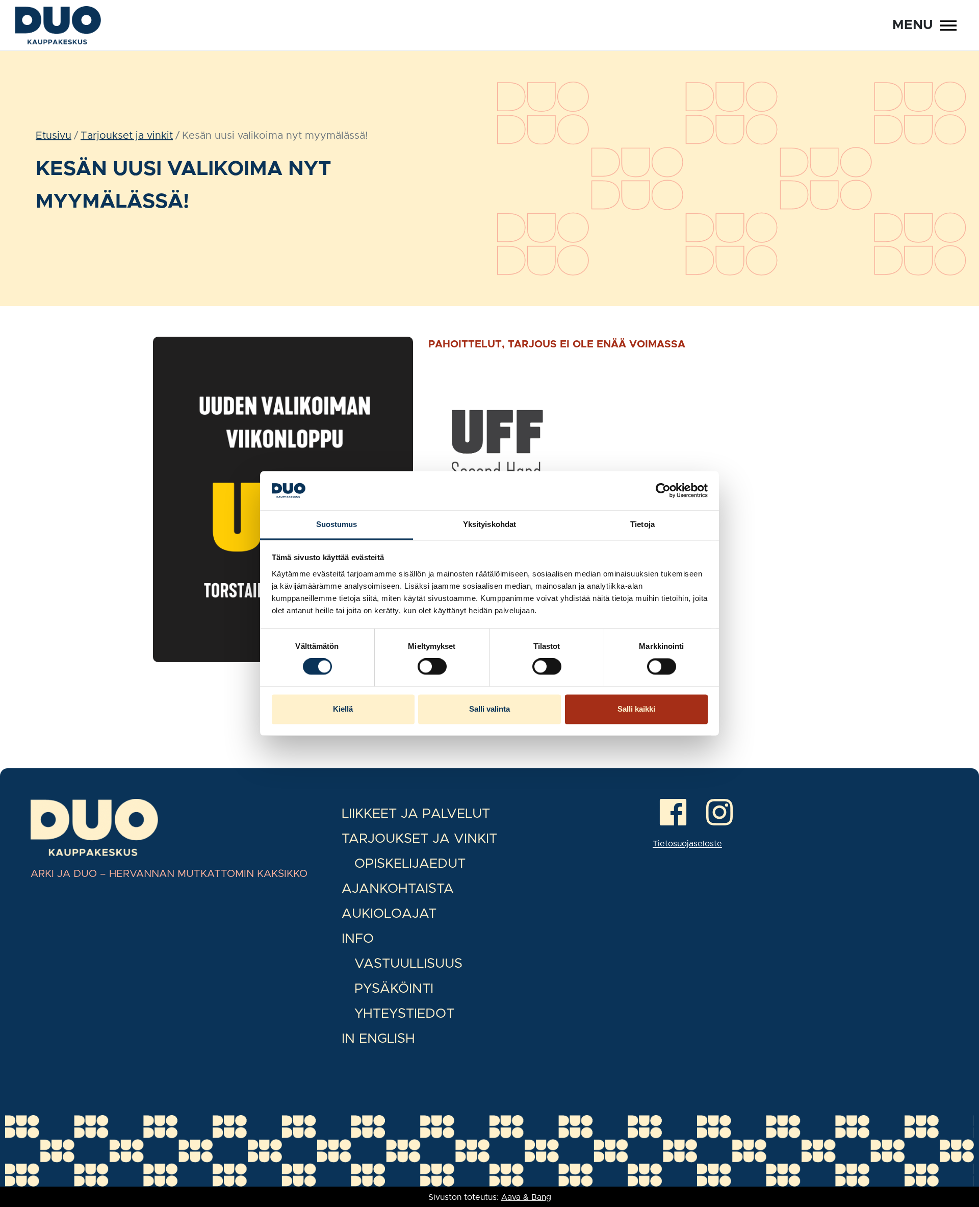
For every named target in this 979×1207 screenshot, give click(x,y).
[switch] (432, 667)
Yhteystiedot (404, 1013)
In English (378, 1038)
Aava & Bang (526, 1197)
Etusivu (53, 136)
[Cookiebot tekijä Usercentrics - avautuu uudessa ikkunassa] (663, 490)
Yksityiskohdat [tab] (489, 524)
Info (358, 938)
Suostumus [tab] (336, 524)
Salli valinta (489, 709)
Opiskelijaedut (410, 863)
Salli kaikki (636, 709)
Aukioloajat (389, 913)
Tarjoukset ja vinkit (127, 136)
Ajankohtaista (398, 888)
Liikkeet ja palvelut (416, 813)
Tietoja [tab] (642, 524)
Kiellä (343, 709)
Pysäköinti (393, 988)
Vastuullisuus (408, 963)
